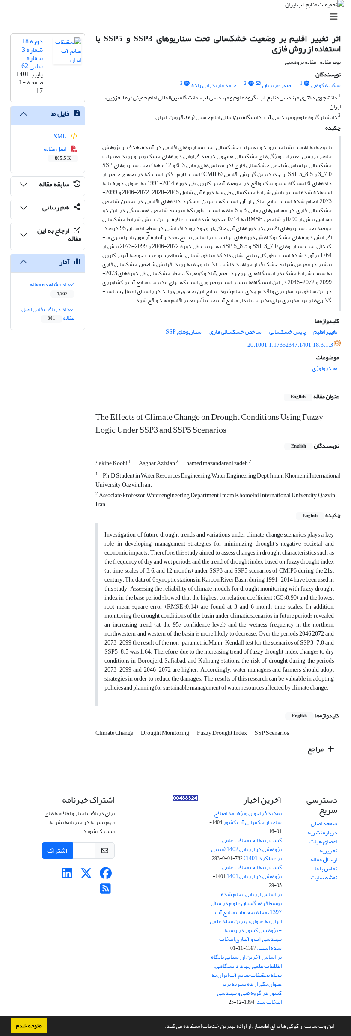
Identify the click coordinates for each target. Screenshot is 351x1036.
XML (60, 136)
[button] (162, 1027)
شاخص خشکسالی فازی (235, 331)
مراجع (316, 749)
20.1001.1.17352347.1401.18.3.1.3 (290, 345)
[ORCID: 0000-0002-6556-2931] (250, 83)
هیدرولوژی (324, 368)
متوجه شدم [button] (29, 1026)
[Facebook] (105, 875)
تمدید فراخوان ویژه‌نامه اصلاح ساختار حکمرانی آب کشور (248, 817)
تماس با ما (326, 868)
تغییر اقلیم (325, 331)
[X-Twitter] (86, 875)
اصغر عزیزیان (277, 85)
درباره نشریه (322, 832)
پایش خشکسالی (287, 331)
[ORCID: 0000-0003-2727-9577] (187, 83)
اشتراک (57, 850)
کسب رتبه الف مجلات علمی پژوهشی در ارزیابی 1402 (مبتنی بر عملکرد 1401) (246, 849)
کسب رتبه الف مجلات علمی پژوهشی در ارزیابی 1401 (252, 871)
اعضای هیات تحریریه (323, 846)
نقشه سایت (324, 877)
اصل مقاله (57, 153)
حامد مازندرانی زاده (213, 85)
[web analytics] (185, 800)
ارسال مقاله (323, 859)
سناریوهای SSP (184, 331)
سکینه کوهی (326, 85)
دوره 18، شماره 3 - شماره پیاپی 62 (30, 53)
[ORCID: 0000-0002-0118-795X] (306, 83)
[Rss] (105, 891)
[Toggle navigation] (178, 17)
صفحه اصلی (324, 823)
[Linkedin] (67, 875)
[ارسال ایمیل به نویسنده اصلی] (258, 83)
